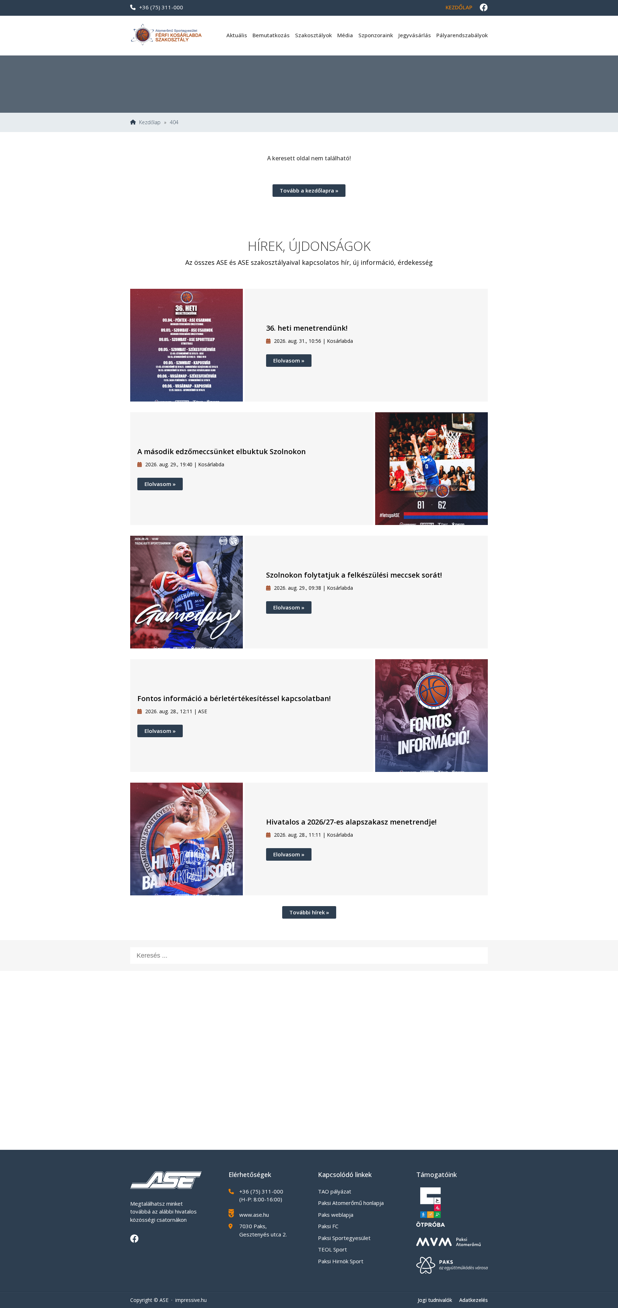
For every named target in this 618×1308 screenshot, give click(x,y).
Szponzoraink (375, 35)
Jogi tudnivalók (435, 1300)
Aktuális (236, 35)
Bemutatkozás (271, 35)
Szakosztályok (313, 35)
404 (174, 122)
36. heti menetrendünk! (307, 328)
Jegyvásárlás (414, 35)
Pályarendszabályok (462, 35)
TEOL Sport (332, 1249)
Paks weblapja (335, 1214)
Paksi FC (328, 1226)
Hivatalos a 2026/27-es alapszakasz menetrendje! (351, 822)
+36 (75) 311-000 (161, 7)
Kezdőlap (459, 7)
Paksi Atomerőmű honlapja (351, 1202)
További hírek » (309, 912)
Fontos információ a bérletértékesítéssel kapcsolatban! (234, 698)
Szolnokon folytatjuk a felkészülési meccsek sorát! (354, 575)
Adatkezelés (473, 1300)
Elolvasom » (288, 360)
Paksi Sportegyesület (344, 1237)
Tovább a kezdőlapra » (309, 190)
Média (345, 35)
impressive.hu (191, 1300)
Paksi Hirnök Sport (340, 1261)
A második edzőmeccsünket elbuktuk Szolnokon (221, 451)
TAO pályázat (334, 1191)
